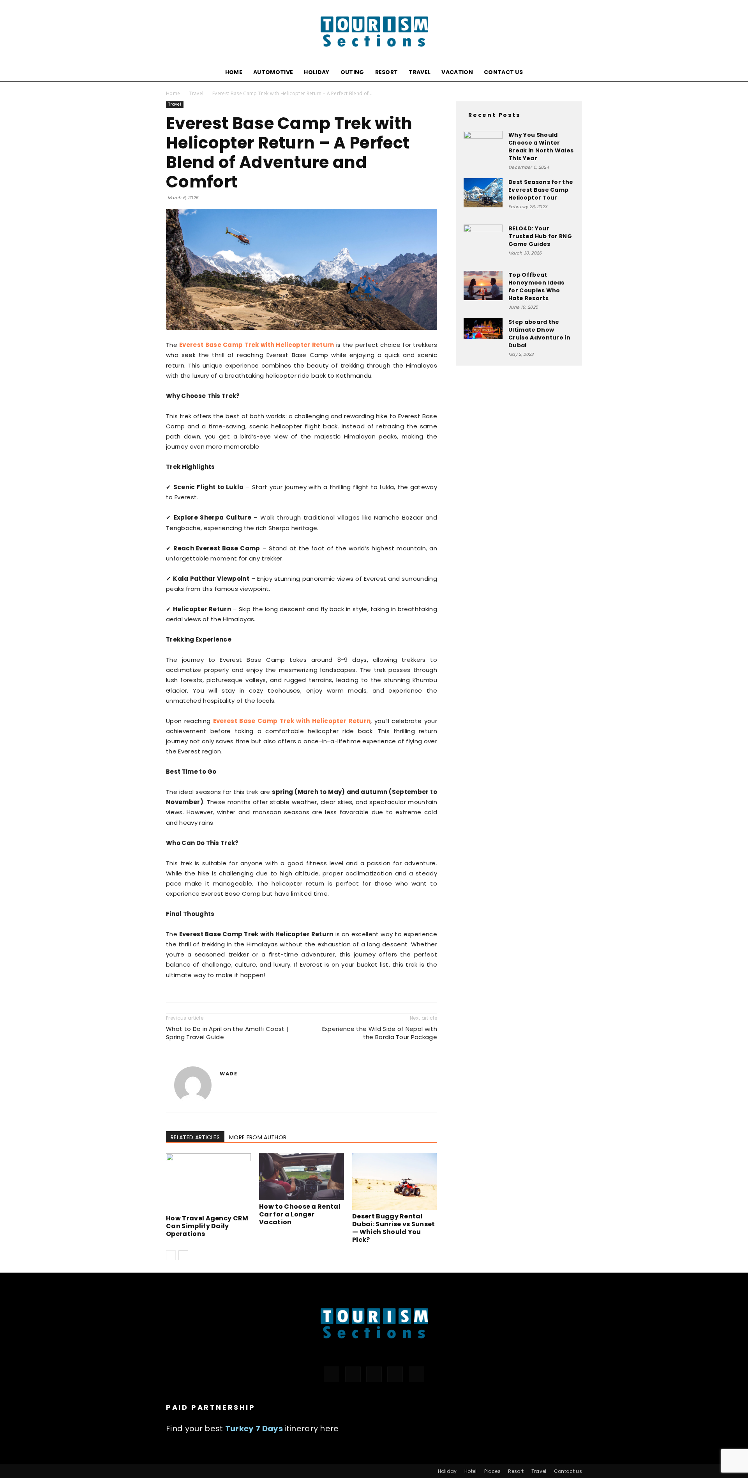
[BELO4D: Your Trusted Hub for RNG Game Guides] (483, 244)
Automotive (273, 72)
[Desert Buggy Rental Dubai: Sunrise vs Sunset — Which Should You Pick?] (394, 1181)
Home (233, 72)
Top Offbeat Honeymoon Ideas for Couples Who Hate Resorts (536, 286)
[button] (572, 72)
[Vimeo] (395, 1374)
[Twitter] (374, 1374)
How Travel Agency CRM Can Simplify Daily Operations (207, 1226)
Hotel (470, 1471)
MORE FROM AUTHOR (257, 1137)
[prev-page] (171, 1255)
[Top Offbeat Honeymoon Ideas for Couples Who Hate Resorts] (483, 285)
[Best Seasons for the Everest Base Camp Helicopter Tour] (483, 192)
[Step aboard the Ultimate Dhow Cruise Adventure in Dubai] (483, 328)
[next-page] (183, 1255)
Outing (352, 72)
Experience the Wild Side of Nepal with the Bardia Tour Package (379, 1033)
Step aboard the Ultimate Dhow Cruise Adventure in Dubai (539, 333)
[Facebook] (331, 1374)
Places (492, 1471)
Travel (419, 72)
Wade (228, 1073)
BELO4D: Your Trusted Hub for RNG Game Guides (540, 236)
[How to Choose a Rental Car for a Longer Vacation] (301, 1176)
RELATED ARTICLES (195, 1137)
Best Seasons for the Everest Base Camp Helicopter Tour (540, 190)
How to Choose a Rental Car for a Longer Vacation (299, 1214)
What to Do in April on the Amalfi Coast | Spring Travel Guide (227, 1033)
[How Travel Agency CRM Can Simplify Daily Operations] (208, 1182)
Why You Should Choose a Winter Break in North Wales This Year (540, 146)
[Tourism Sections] (374, 31)
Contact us (503, 72)
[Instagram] (353, 1374)
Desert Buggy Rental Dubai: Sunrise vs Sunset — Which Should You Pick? (393, 1228)
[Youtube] (416, 1374)
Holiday (316, 72)
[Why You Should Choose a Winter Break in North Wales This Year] (483, 144)
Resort (386, 72)
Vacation (457, 72)
